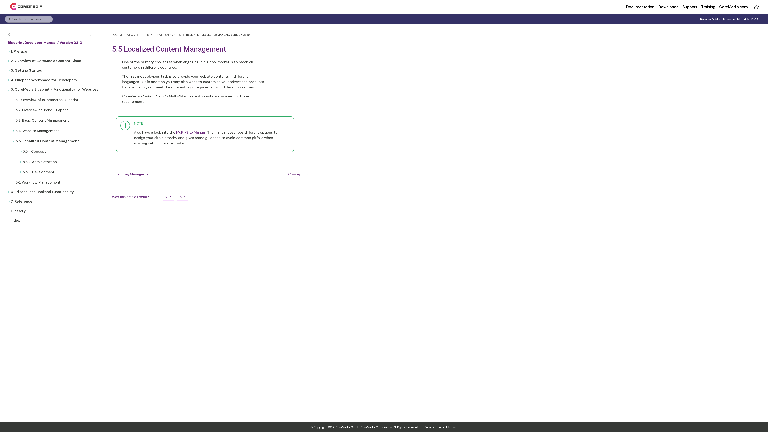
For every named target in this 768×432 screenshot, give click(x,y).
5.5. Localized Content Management (47, 141)
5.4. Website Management (37, 130)
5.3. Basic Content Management (42, 120)
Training (708, 6)
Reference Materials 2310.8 (740, 19)
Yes (168, 197)
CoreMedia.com (733, 6)
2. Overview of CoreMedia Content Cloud (46, 60)
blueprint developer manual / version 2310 (218, 34)
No (182, 197)
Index (15, 220)
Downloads (668, 6)
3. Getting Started (26, 70)
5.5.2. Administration (40, 161)
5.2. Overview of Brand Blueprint (42, 110)
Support (689, 6)
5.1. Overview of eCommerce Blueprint (47, 99)
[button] (10, 34)
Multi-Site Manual (191, 132)
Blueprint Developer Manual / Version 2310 (45, 42)
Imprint (453, 427)
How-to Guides (710, 19)
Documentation (640, 6)
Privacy (429, 427)
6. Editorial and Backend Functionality (42, 191)
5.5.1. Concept (34, 151)
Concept (295, 174)
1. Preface (19, 51)
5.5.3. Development (38, 172)
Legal (441, 427)
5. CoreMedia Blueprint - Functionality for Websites (54, 89)
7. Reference (21, 201)
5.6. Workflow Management (38, 182)
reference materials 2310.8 (161, 34)
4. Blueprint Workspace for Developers (44, 80)
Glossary (18, 211)
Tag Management (137, 174)
